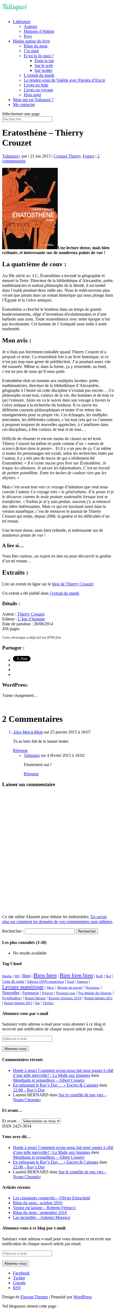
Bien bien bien (76, 975)
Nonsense (93, 987)
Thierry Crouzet (31, 614)
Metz (50, 987)
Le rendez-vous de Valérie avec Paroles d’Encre (64, 80)
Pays (28, 36)
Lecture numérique (23, 987)
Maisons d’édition (39, 31)
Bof (108, 976)
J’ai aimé (31, 51)
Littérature (21, 21)
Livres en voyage (38, 90)
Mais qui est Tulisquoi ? (33, 99)
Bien (26, 975)
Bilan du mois (35, 46)
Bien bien (45, 975)
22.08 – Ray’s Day (29, 1090)
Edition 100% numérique (45, 982)
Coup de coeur (13, 981)
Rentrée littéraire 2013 (18, 1003)
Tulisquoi (10, 156)
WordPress (82, 1297)
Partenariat (30, 993)
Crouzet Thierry (67, 156)
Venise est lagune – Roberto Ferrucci (44, 1207)
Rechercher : (13, 931)
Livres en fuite (36, 85)
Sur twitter (43, 70)
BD (17, 976)
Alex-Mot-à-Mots (28, 732)
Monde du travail (70, 987)
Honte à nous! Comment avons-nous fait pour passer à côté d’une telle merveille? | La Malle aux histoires (63, 1073)
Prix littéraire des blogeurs (95, 993)
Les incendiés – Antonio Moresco (41, 1217)
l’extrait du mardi (64, 593)
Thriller (48, 1003)
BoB (99, 976)
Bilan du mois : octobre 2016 (37, 1202)
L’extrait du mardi (39, 75)
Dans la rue (44, 60)
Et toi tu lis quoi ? (39, 55)
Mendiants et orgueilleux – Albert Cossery (49, 1080)
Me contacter (24, 104)
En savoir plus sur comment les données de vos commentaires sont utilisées (57, 919)
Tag (37, 1003)
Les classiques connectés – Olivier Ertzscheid (51, 1198)
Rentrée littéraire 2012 (98, 998)
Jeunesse (82, 982)
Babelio (7, 976)
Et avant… (11, 1121)
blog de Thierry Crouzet (72, 584)
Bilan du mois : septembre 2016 (40, 1212)
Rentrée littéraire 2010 (65, 998)
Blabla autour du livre (31, 41)
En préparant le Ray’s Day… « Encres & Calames (55, 1085)
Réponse (20, 750)
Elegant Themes (34, 1297)
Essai (70, 982)
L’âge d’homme (31, 619)
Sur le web (44, 65)
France (88, 156)
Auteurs (30, 26)
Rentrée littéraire (35, 998)
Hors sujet (32, 94)
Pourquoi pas (65, 993)
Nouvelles (10, 992)
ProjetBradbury (12, 998)
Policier (47, 993)
